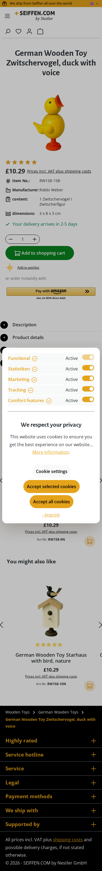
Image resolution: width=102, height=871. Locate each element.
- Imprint (51, 515)
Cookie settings (51, 471)
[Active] (88, 357)
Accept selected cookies (51, 486)
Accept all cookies (51, 502)
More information (50, 452)
